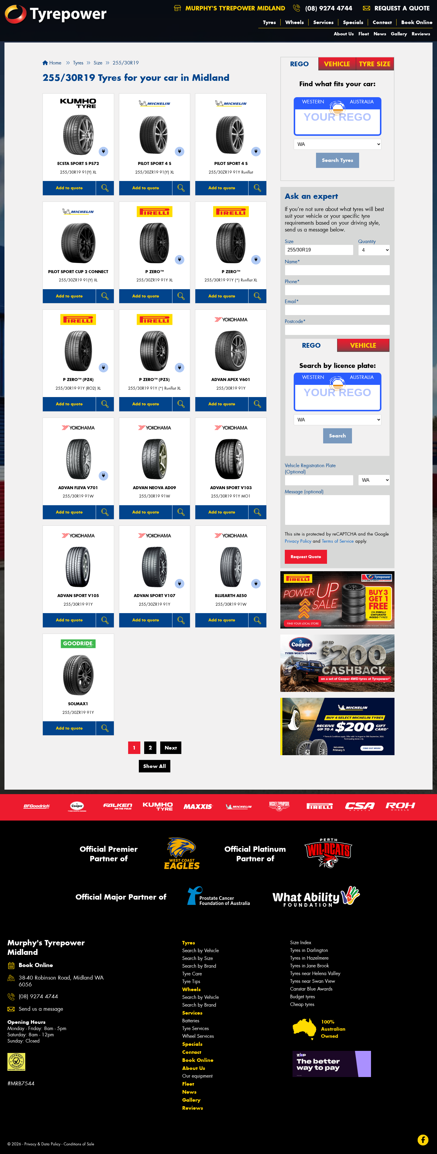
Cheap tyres (302, 1004)
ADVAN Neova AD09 (154, 487)
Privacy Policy (298, 541)
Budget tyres (302, 997)
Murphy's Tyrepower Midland (234, 8)
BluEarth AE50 (231, 595)
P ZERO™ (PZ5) (154, 379)
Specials (353, 22)
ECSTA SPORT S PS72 (78, 163)
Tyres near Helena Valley (315, 973)
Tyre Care (192, 974)
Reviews (421, 34)
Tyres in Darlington (309, 950)
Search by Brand (199, 966)
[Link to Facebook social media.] (423, 1139)
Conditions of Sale (79, 1144)
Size (289, 241)
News (380, 34)
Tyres (269, 22)
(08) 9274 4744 (328, 8)
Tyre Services (195, 1028)
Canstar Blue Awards (311, 989)
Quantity (367, 241)
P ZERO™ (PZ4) (78, 379)
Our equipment (197, 1076)
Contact (382, 22)
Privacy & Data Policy (42, 1144)
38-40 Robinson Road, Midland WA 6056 (61, 981)
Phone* (292, 281)
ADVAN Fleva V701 (78, 487)
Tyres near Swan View (312, 981)
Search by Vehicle (200, 950)
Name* (292, 262)
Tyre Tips (191, 981)
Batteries (190, 1021)
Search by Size (197, 958)
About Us (344, 34)
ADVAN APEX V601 (230, 379)
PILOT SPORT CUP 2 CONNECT (78, 271)
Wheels (294, 22)
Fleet (364, 34)
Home (54, 63)
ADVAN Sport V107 (154, 595)
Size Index (300, 942)
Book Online (417, 22)
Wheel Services (198, 1036)
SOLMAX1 (78, 703)
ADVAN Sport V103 (231, 487)
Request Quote (306, 556)
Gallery (399, 34)
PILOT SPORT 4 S (154, 163)
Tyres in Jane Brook (309, 966)
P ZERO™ (154, 271)
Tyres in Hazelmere (309, 958)
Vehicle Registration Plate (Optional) (310, 468)
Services (323, 22)
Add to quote (69, 188)
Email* (292, 301)
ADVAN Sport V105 (78, 595)
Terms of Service (338, 541)
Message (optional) (304, 492)
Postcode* (295, 321)
